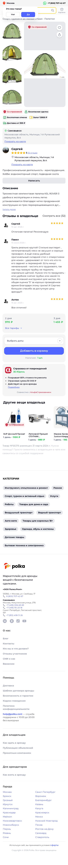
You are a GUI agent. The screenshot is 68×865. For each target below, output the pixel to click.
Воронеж (40, 796)
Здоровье (10, 529)
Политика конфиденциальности (16, 707)
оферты (54, 845)
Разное (57, 487)
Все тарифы (12, 328)
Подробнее (14, 387)
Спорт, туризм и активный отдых (23, 18)
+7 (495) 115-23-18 (14, 607)
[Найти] (52, 10)
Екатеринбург (43, 800)
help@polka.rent (13, 714)
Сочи (6, 837)
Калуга (39, 808)
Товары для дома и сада (33, 504)
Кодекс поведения (14, 700)
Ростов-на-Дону (44, 829)
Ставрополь (42, 837)
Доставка (8, 685)
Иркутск (7, 804)
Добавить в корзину (34, 350)
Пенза (38, 824)
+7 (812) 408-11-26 (14, 615)
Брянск (7, 796)
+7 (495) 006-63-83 (15, 605)
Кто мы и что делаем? (16, 648)
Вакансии (8, 663)
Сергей (17, 149)
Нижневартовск (12, 820)
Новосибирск (11, 824)
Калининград (11, 808)
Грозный (8, 800)
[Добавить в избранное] (59, 28)
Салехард (40, 833)
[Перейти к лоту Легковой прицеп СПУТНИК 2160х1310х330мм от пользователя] (39, 431)
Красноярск (42, 812)
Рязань (7, 833)
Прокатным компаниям (17, 753)
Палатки (49, 18)
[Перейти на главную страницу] (14, 566)
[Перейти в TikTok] (18, 621)
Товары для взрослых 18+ (38, 520)
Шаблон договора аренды (18, 690)
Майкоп (7, 816)
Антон (15, 299)
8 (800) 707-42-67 (14, 596)
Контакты (8, 643)
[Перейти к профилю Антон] (6, 301)
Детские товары (14, 537)
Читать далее (9, 209)
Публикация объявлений (18, 747)
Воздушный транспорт (18, 512)
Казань (39, 804)
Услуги (54, 496)
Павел (15, 239)
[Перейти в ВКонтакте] (5, 621)
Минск (39, 816)
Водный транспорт (49, 512)
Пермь (7, 829)
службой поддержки (31, 453)
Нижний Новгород (46, 820)
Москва (7, 792)
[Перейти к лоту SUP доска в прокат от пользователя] (14, 431)
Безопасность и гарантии (18, 695)
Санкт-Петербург (45, 792)
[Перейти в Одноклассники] (12, 621)
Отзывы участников (15, 653)
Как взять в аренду (14, 774)
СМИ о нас (9, 658)
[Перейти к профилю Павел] (6, 241)
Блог (5, 638)
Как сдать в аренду (14, 742)
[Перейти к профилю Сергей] (6, 150)
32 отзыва (32, 153)
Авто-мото (11, 520)
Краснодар (9, 812)
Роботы (9, 504)
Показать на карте (15, 141)
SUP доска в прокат (14, 434)
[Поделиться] (59, 34)
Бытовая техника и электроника (24, 545)
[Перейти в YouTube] (24, 621)
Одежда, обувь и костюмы (38, 529)
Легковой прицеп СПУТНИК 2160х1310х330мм (38, 435)
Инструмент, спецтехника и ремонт (26, 487)
